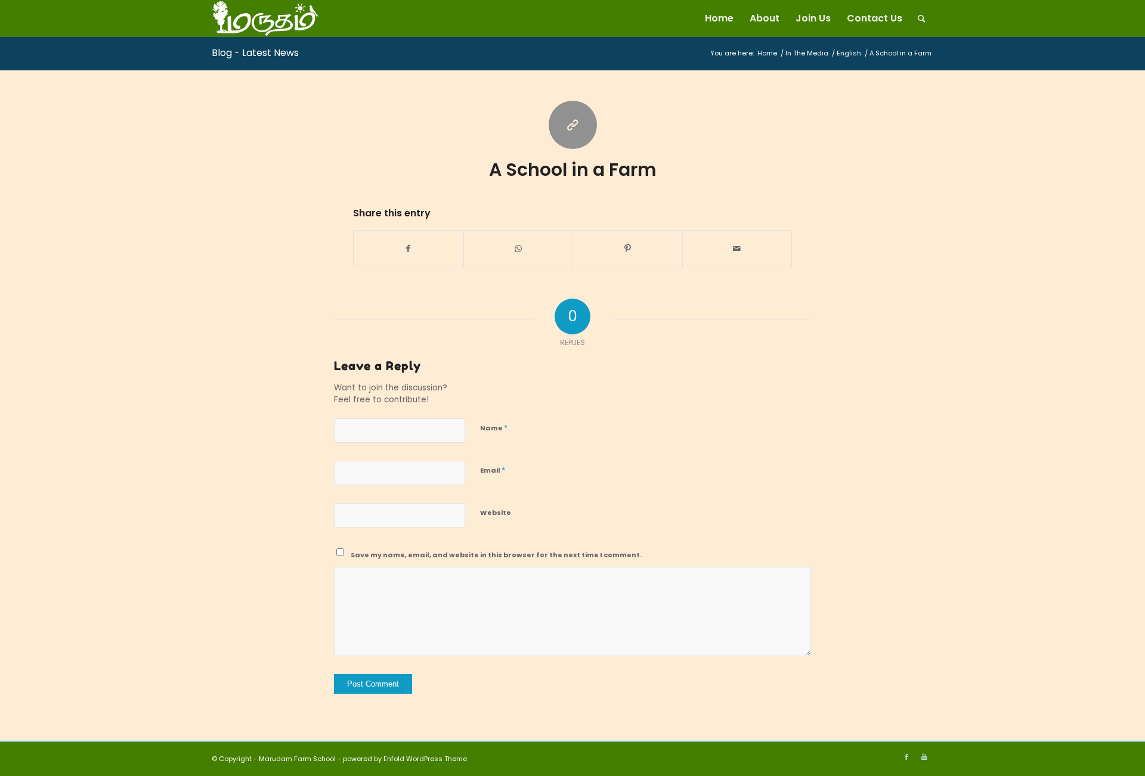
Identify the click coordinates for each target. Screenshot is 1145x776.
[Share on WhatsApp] (518, 249)
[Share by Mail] (737, 249)
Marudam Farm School (297, 758)
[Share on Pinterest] (627, 249)
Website (495, 512)
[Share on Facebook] (408, 249)
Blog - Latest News (255, 53)
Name (493, 427)
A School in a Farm (573, 169)
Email (492, 470)
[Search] (921, 18)
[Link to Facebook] (906, 757)
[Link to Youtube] (924, 757)
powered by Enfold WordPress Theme (405, 758)
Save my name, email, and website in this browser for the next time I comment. (496, 555)
